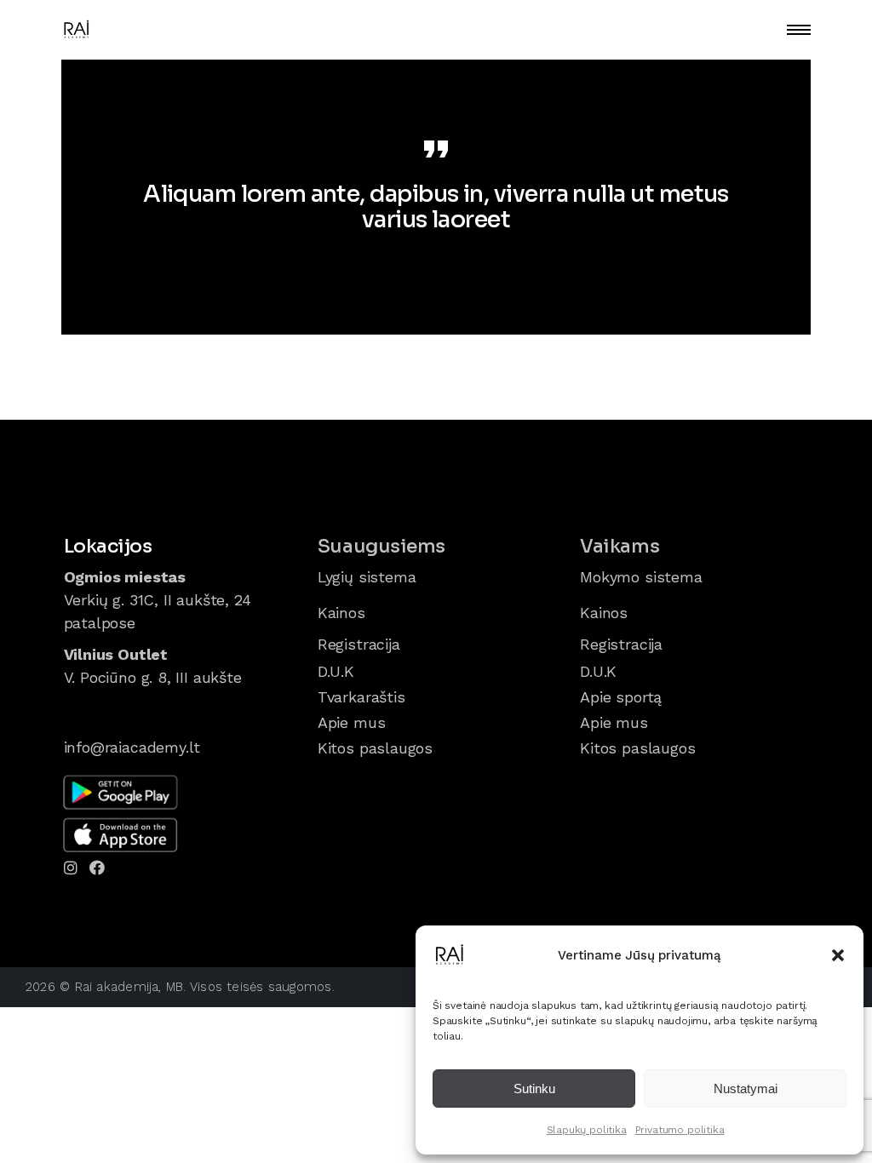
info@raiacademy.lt (132, 747)
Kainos (341, 613)
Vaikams (619, 546)
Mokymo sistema (641, 577)
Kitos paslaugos (375, 748)
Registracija (359, 644)
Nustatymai (745, 1088)
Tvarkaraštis (361, 697)
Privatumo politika (680, 1130)
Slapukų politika (587, 1130)
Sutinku (534, 1088)
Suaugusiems (381, 546)
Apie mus (352, 722)
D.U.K (336, 671)
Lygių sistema (367, 577)
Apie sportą (621, 697)
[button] (837, 955)
